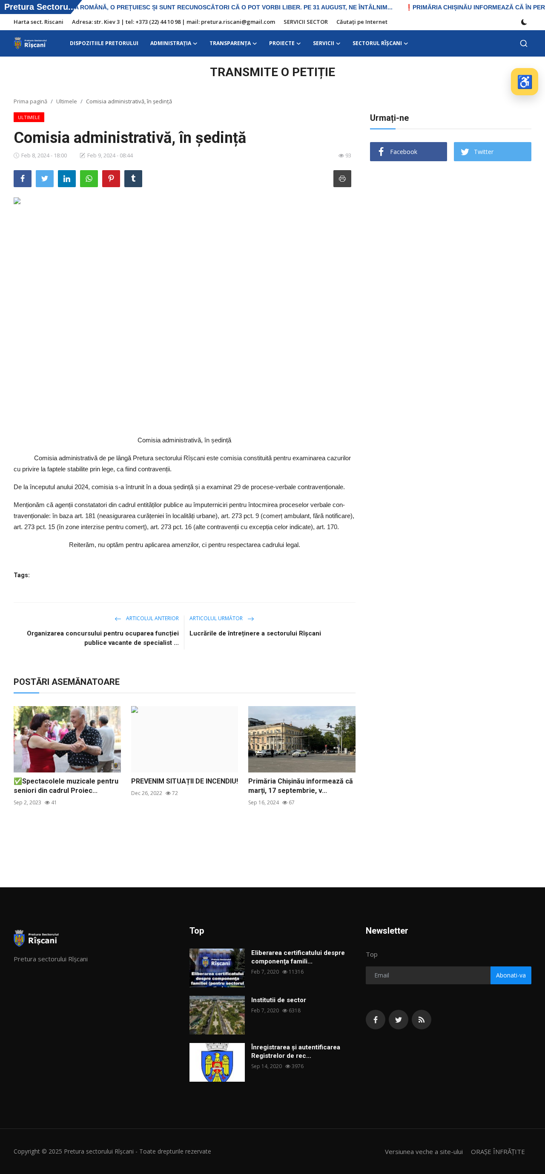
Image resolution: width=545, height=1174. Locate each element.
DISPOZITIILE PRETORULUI (104, 43)
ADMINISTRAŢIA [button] (170, 43)
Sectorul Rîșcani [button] (377, 43)
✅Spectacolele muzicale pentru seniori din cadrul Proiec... (66, 786)
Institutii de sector (278, 1000)
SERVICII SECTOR (306, 22)
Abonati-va (511, 975)
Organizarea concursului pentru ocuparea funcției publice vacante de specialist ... (103, 638)
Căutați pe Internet (361, 22)
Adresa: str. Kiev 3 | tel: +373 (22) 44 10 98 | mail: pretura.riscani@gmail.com (173, 22)
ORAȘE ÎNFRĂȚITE (498, 1151)
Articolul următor (216, 618)
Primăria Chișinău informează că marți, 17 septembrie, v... (300, 786)
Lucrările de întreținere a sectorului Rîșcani (255, 633)
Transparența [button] (230, 43)
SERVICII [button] (323, 43)
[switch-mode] (524, 22)
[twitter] (398, 1019)
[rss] (421, 1019)
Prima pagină (30, 101)
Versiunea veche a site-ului (424, 1151)
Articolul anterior (152, 618)
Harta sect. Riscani (38, 22)
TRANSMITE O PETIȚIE (272, 72)
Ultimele (66, 101)
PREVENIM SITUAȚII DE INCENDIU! (184, 781)
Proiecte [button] (282, 43)
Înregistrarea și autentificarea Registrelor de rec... (295, 1051)
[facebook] (375, 1019)
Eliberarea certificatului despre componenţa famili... (298, 957)
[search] (523, 43)
